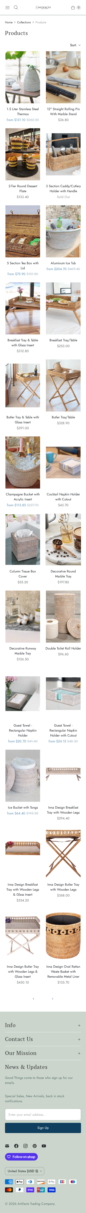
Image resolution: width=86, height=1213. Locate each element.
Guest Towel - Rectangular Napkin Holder (23, 730)
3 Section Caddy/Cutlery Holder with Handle (63, 188)
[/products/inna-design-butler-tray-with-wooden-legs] (63, 853)
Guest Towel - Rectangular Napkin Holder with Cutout (63, 730)
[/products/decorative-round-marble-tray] (63, 540)
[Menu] (7, 7)
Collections (24, 22)
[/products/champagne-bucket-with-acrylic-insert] (22, 462)
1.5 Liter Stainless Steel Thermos (23, 111)
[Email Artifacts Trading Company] (9, 1146)
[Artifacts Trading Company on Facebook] (18, 1146)
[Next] (52, 998)
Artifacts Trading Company (36, 1203)
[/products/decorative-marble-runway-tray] (22, 617)
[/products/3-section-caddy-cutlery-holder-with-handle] (63, 154)
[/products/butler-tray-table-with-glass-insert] (22, 385)
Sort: (72, 45)
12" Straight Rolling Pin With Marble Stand (63, 111)
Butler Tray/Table (63, 417)
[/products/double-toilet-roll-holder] (63, 617)
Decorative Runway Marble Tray (22, 651)
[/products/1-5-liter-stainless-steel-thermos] (22, 77)
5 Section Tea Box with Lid (23, 266)
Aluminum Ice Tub (63, 263)
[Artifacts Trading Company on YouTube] (46, 1146)
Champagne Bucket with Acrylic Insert (23, 497)
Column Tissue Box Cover (23, 574)
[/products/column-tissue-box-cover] (22, 540)
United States (23, 1171)
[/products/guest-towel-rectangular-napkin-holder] (22, 694)
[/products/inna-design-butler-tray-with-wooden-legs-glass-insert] (22, 935)
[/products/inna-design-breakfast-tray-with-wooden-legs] (63, 776)
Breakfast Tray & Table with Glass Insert (23, 343)
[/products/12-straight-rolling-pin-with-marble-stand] (63, 77)
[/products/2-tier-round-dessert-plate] (22, 154)
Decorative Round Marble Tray (63, 574)
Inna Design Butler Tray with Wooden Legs (63, 887)
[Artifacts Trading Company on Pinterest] (37, 1146)
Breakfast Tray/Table (63, 340)
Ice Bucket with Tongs (23, 807)
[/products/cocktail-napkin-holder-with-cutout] (63, 462)
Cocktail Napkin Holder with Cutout (63, 497)
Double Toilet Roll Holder (63, 648)
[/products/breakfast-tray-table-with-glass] (22, 308)
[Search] (16, 7)
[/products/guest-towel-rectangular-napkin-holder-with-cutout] (63, 694)
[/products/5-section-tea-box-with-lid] (22, 231)
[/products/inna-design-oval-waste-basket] (63, 935)
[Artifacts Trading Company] (43, 8)
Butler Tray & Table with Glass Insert (22, 420)
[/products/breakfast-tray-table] (63, 308)
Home (9, 22)
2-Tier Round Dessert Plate (23, 188)
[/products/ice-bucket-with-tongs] (22, 776)
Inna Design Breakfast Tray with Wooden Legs (63, 810)
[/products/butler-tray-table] (63, 385)
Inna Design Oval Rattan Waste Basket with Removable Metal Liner (63, 971)
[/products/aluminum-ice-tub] (63, 231)
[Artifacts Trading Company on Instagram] (28, 1146)
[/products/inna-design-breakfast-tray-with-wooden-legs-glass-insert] (22, 853)
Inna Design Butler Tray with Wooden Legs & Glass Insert (23, 971)
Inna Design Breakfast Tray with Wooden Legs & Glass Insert (22, 889)
